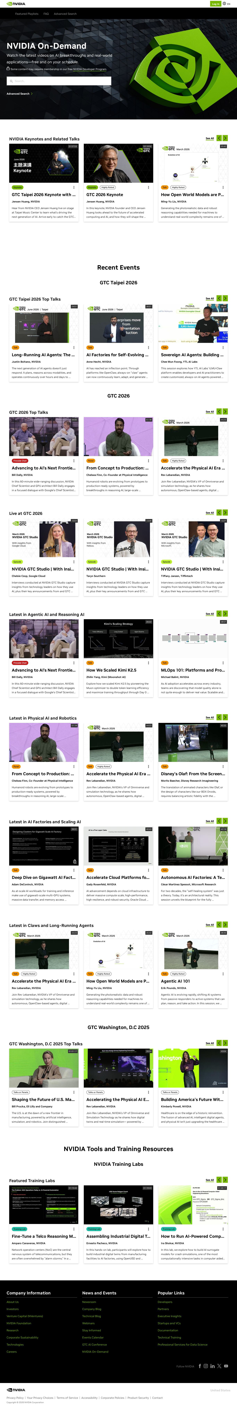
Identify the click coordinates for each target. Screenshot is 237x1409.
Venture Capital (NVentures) (25, 1316)
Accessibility (89, 1397)
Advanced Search (65, 13)
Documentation (168, 1330)
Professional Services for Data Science (183, 1344)
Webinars (88, 1323)
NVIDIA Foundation (19, 1323)
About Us (13, 1302)
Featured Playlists (26, 13)
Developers (165, 1302)
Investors (13, 1309)
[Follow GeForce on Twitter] (219, 1366)
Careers (12, 1351)
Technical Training (169, 1337)
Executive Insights (169, 1316)
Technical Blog (91, 1316)
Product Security (138, 1397)
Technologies (15, 1344)
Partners (163, 1309)
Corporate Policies (112, 1397)
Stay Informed (91, 1330)
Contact (157, 1397)
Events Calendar (93, 1337)
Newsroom (89, 1302)
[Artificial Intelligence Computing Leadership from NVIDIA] (16, 4)
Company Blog (91, 1309)
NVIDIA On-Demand (95, 1351)
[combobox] (61, 81)
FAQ (46, 13)
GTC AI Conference (94, 1344)
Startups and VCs (169, 1323)
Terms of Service (67, 1397)
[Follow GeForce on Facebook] (200, 1366)
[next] (225, 138)
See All (210, 138)
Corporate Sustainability (22, 1337)
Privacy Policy (15, 1397)
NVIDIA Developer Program (89, 69)
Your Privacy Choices (40, 1397)
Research (13, 1330)
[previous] (219, 138)
